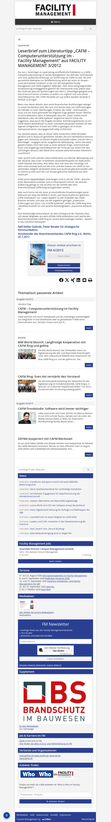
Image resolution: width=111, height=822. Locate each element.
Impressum (65, 814)
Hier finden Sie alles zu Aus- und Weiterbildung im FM (45, 743)
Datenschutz (42, 814)
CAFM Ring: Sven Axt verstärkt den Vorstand (49, 376)
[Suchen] (90, 28)
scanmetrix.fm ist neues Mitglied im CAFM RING (48, 517)
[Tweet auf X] (67, 281)
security (50, 586)
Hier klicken (58, 650)
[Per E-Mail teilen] (84, 280)
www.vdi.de (55, 755)
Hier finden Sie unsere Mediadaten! (36, 612)
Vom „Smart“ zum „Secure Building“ (42, 528)
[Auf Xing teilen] (73, 281)
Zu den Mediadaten (28, 726)
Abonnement (64, 265)
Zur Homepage (26, 728)
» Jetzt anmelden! (55, 658)
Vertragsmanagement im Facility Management (64, 575)
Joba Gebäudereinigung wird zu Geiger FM (45, 533)
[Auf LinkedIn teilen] (79, 281)
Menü (57, 21)
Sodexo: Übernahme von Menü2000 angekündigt (48, 500)
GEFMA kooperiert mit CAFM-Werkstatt (45, 439)
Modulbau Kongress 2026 (57, 578)
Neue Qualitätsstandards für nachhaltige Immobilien (50, 489)
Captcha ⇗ (66, 654)
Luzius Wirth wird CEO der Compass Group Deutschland (52, 505)
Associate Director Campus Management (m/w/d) (46, 549)
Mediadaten (25, 615)
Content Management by (28, 819)
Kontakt (54, 814)
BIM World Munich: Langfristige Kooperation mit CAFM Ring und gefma (52, 344)
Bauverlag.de (88, 819)
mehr (88, 328)
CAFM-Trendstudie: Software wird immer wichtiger (53, 409)
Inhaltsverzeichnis (64, 270)
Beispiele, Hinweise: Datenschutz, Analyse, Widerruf (40, 665)
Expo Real (45, 589)
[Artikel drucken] (90, 280)
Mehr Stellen (55, 561)
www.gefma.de (26, 755)
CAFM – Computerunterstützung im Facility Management (48, 310)
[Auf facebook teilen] (61, 281)
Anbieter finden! (56, 801)
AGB (32, 814)
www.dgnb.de (26, 758)
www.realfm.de (41, 755)
